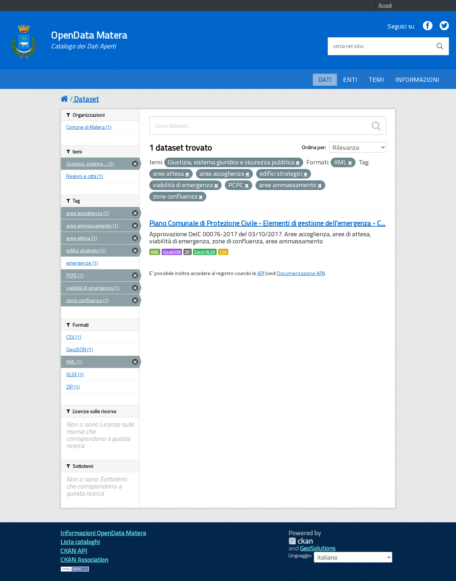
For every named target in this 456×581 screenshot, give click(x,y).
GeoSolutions (318, 548)
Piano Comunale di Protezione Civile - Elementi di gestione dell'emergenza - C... (267, 222)
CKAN (301, 541)
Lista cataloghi (80, 541)
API (260, 273)
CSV (223, 252)
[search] (376, 125)
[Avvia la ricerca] (440, 46)
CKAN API (74, 550)
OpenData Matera (89, 40)
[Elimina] (298, 163)
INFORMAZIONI (417, 79)
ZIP (187, 252)
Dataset (86, 98)
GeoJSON (172, 252)
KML (155, 252)
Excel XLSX (205, 252)
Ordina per (313, 147)
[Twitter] (444, 26)
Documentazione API (300, 273)
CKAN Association (84, 559)
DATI (325, 79)
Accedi (385, 5)
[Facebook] (427, 26)
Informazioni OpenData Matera (103, 533)
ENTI (350, 79)
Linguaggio (300, 555)
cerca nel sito (348, 46)
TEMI (376, 79)
